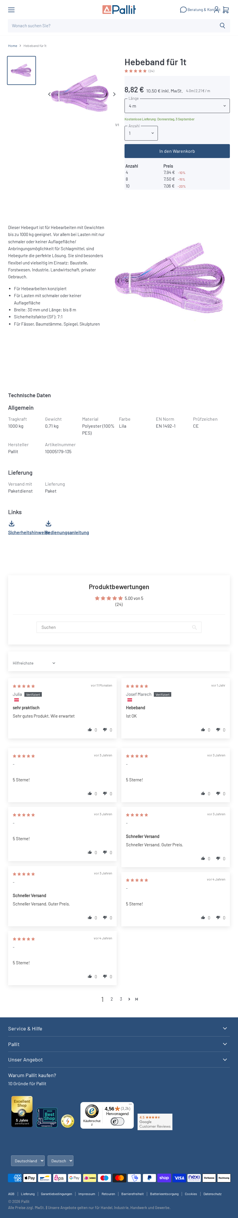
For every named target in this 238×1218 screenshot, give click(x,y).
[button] (136, 70)
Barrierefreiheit (132, 1194)
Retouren (108, 1194)
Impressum (86, 1194)
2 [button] (112, 998)
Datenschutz (212, 1194)
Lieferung (28, 1194)
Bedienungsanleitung (67, 532)
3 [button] (121, 998)
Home (12, 46)
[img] (24, 685)
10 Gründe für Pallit (27, 1083)
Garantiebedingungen (56, 1194)
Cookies (191, 1194)
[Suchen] (222, 25)
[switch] (117, 1121)
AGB (11, 1194)
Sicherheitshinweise (29, 532)
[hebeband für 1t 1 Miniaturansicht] (21, 70)
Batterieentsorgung (164, 1194)
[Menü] (130, 1105)
